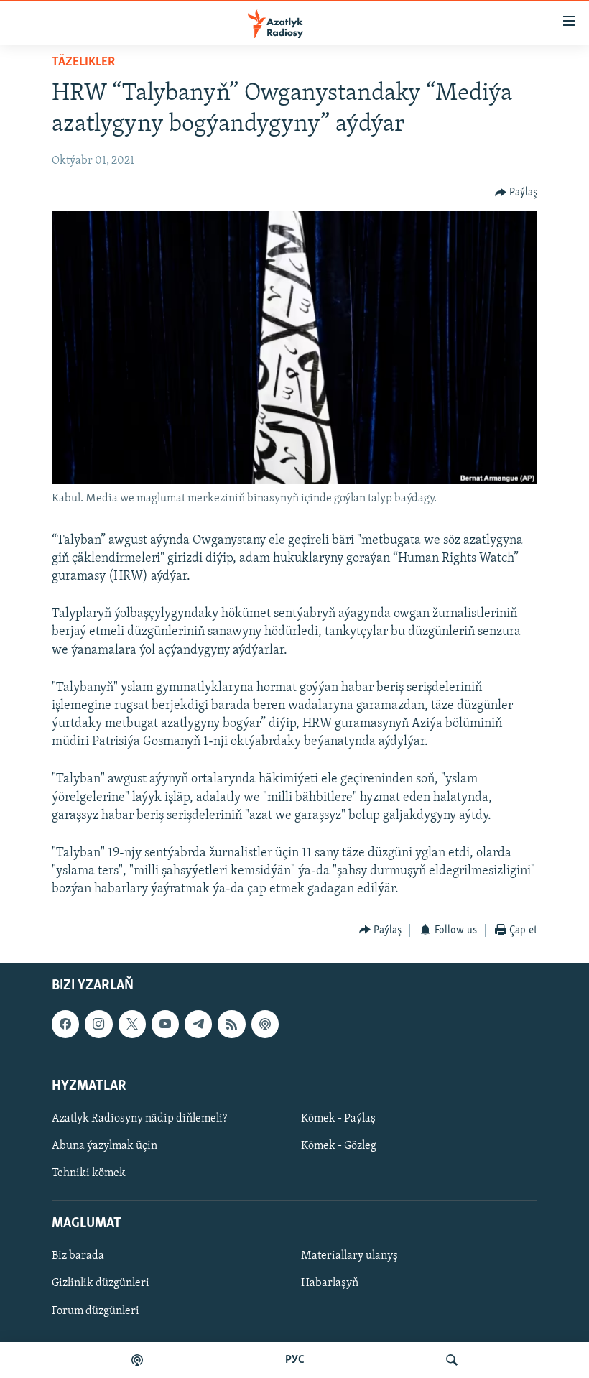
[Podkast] (137, 1360)
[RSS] (231, 1023)
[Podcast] (265, 1023)
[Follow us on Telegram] (198, 1023)
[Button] (516, 192)
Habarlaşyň (329, 1284)
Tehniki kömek (89, 1173)
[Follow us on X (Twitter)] (132, 1023)
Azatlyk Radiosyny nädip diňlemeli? (139, 1118)
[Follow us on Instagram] (98, 1023)
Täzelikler (83, 62)
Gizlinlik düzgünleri (100, 1284)
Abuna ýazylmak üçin (104, 1146)
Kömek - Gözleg (338, 1146)
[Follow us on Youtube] (165, 1023)
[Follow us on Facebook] (65, 1023)
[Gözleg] (451, 1360)
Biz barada (78, 1256)
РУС (295, 1360)
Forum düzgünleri (95, 1311)
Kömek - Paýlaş (338, 1118)
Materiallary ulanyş (349, 1256)
